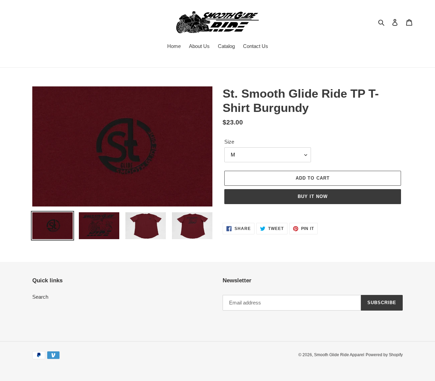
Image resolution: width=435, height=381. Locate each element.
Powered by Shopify (384, 354)
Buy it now (313, 196)
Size (229, 142)
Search (40, 297)
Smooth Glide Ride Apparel (339, 354)
